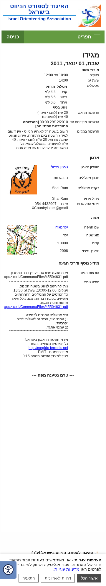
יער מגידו (61, 227)
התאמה (28, 578)
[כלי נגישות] (8, 570)
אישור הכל (89, 578)
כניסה (12, 36)
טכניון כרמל (59, 167)
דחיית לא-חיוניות (58, 578)
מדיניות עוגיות (67, 569)
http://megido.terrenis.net (48, 348)
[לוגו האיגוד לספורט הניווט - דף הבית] (89, 27)
